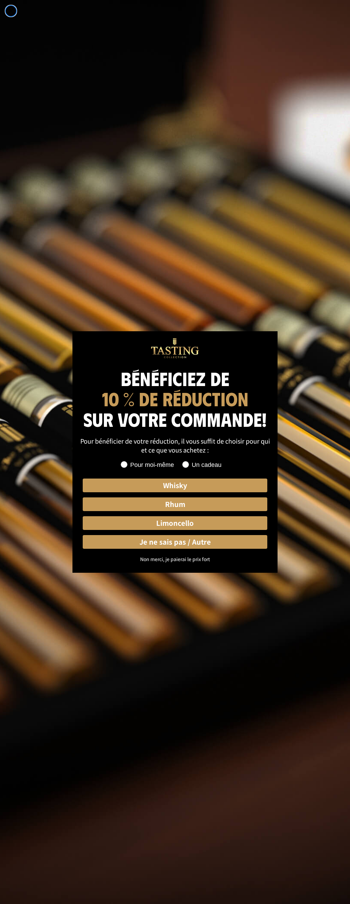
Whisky (175, 485)
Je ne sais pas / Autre (175, 542)
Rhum (175, 504)
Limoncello (175, 523)
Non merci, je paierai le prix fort (175, 559)
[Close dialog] (10, 10)
